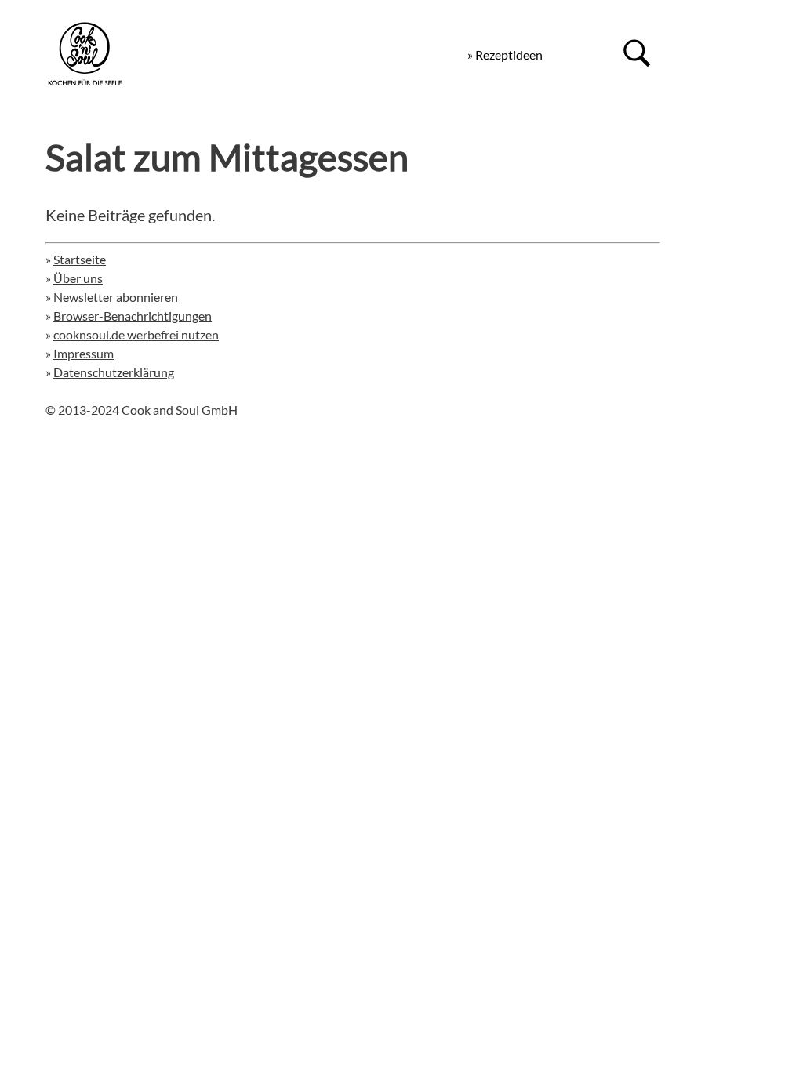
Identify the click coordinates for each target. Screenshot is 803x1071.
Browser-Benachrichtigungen (132, 315)
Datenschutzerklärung (113, 372)
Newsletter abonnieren (115, 296)
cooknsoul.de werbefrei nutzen (136, 334)
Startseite (79, 259)
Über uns (78, 277)
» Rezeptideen (505, 54)
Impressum (83, 353)
